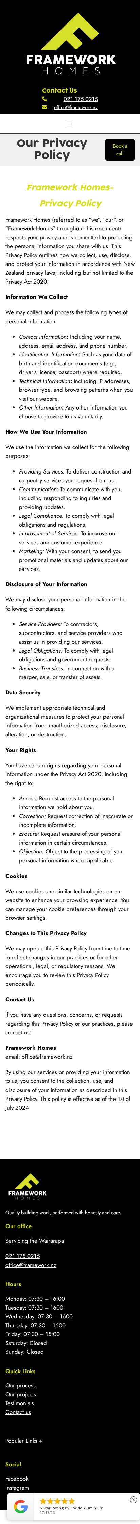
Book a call (120, 150)
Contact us (18, 1412)
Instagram (17, 1487)
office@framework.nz (76, 107)
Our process (20, 1385)
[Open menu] (70, 123)
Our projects (20, 1394)
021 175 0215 (81, 99)
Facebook (16, 1479)
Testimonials (19, 1403)
